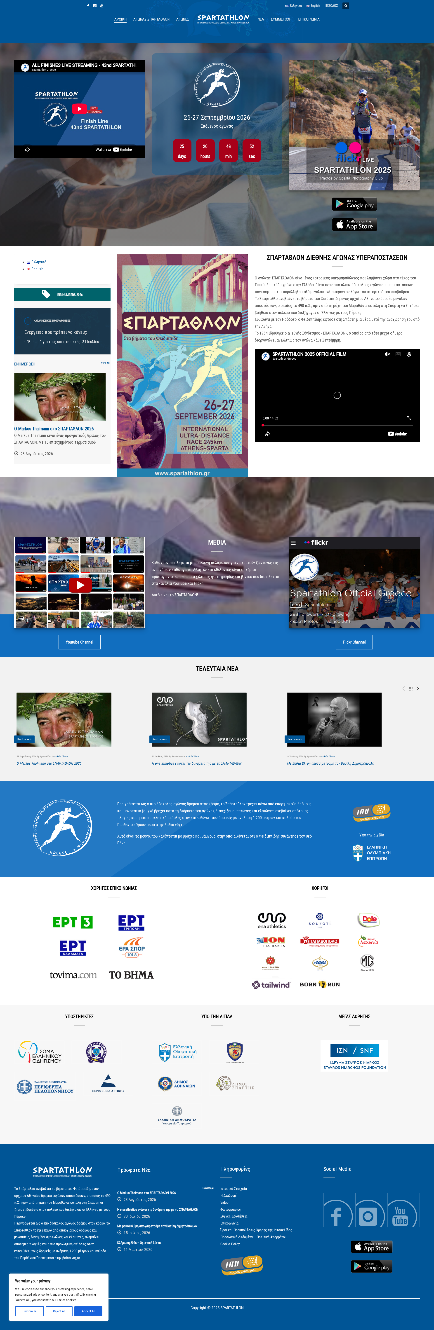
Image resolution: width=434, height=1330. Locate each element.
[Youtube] (101, 5)
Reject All (59, 1311)
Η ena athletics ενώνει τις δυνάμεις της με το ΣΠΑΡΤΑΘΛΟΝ (196, 763)
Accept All (88, 1311)
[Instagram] (95, 5)
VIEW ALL (106, 363)
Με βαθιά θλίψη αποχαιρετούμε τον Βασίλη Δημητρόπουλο (330, 763)
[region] (58, 1297)
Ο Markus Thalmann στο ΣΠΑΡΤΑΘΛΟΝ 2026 (54, 428)
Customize (30, 1311)
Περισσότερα (208, 1188)
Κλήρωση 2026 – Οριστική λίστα (139, 1243)
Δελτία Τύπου (60, 756)
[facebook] (88, 5)
